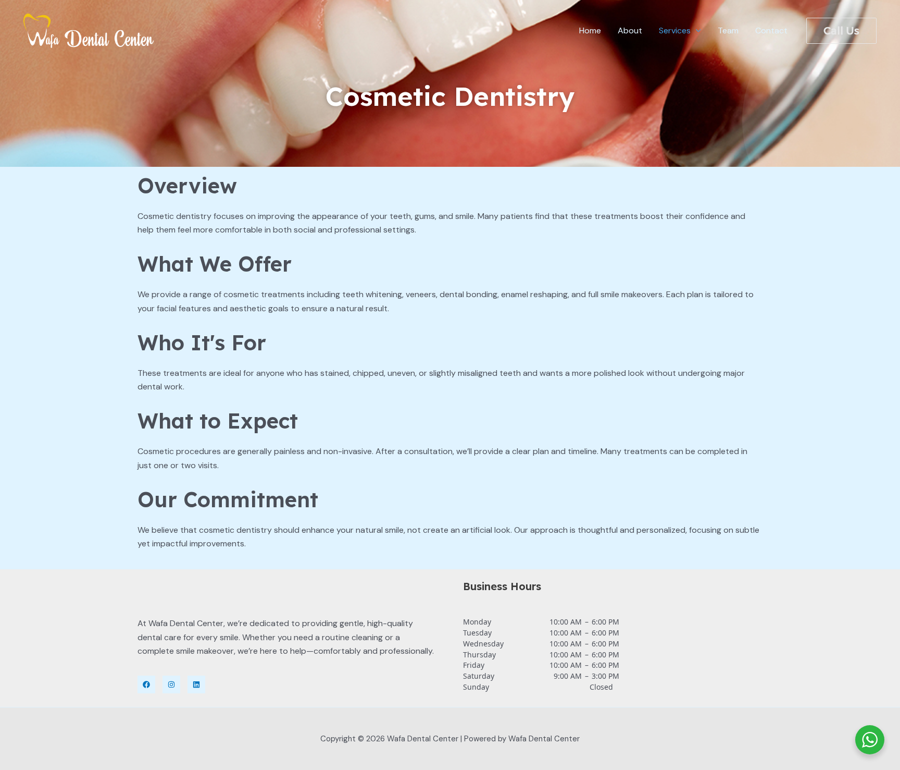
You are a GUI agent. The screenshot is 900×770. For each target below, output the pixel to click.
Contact (771, 30)
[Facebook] (146, 684)
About (630, 30)
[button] (696, 31)
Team (728, 30)
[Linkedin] (196, 684)
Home (590, 30)
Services (675, 30)
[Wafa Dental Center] (88, 30)
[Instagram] (171, 684)
